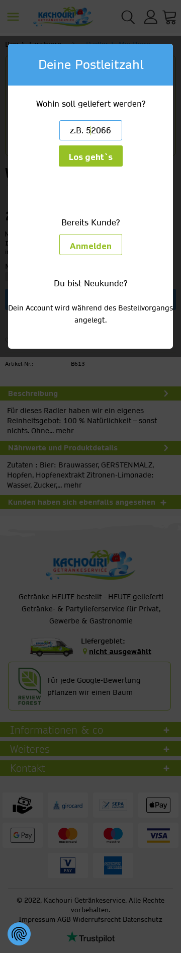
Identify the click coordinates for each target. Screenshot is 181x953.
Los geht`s (91, 157)
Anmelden (91, 246)
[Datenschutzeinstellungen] (19, 933)
